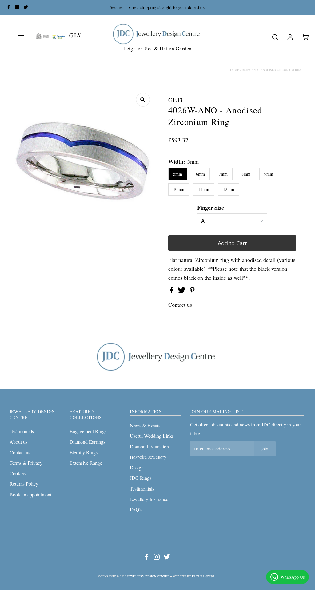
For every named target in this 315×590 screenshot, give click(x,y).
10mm (178, 189)
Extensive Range (86, 463)
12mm (228, 189)
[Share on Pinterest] (192, 291)
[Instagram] (17, 7)
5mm (177, 174)
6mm (200, 174)
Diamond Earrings (87, 441)
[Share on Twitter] (182, 291)
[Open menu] (21, 37)
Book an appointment (30, 494)
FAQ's (136, 509)
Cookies (18, 473)
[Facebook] (8, 7)
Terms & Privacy (26, 463)
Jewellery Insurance (149, 499)
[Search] (275, 37)
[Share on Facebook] (172, 291)
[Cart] (305, 37)
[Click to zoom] (143, 100)
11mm (203, 189)
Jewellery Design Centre (148, 576)
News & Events (145, 425)
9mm (268, 174)
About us (18, 441)
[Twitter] (25, 7)
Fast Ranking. (203, 576)
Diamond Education (149, 446)
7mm (223, 174)
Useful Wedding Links (152, 436)
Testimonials (22, 431)
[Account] (290, 37)
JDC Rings (140, 478)
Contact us (180, 304)
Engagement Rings (88, 431)
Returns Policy (24, 483)
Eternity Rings (84, 452)
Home (234, 70)
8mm (245, 174)
